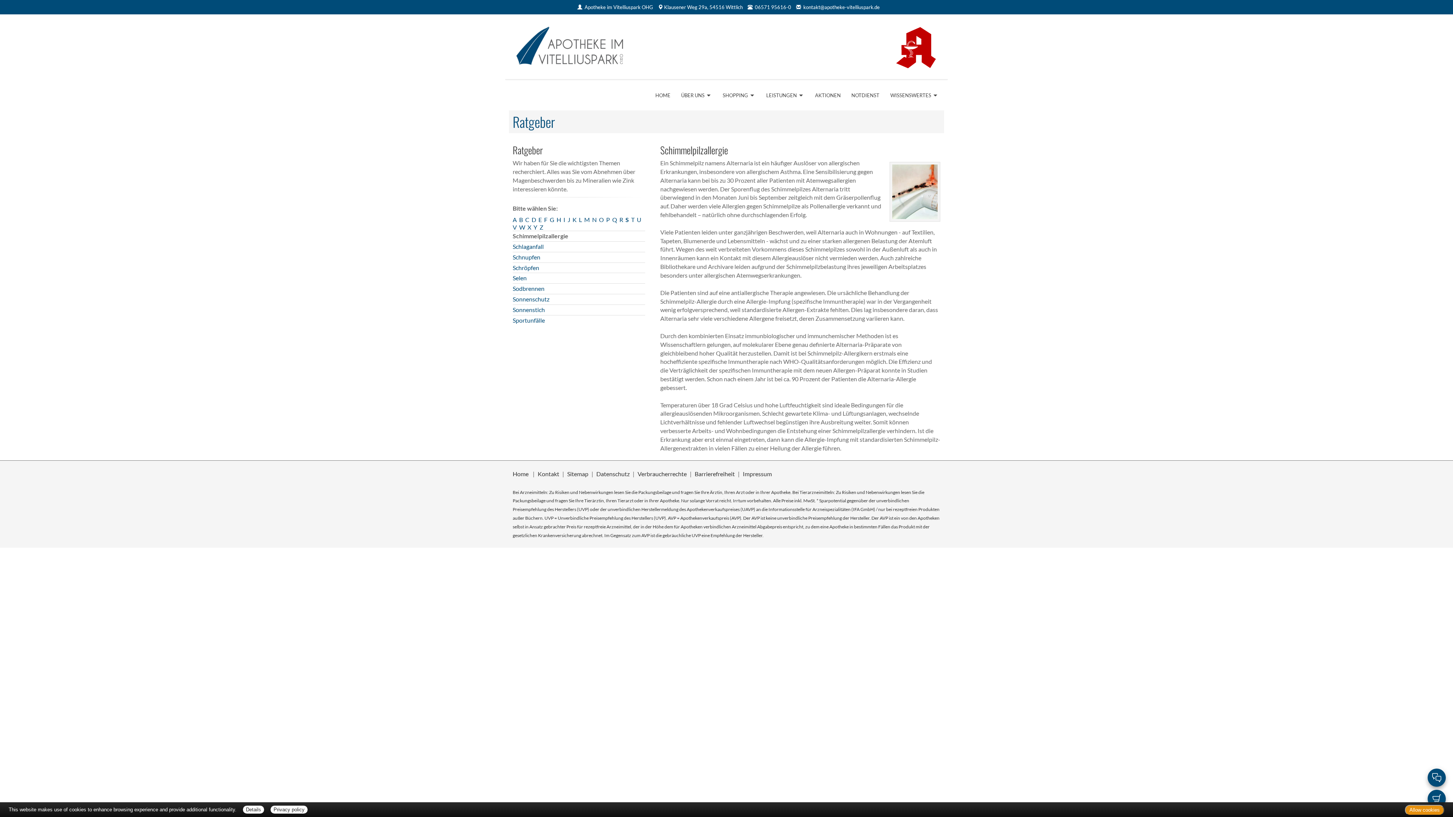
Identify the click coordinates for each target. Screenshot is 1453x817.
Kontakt (548, 473)
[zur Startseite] (616, 46)
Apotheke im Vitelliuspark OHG (619, 7)
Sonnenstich (529, 309)
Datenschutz (613, 473)
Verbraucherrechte (662, 473)
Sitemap (577, 473)
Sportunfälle (529, 320)
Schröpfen (526, 267)
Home (662, 95)
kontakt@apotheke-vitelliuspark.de (841, 7)
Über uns (693, 95)
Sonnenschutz (531, 299)
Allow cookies (1424, 810)
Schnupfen (526, 257)
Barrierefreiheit (715, 473)
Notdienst (865, 95)
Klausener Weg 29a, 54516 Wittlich (703, 7)
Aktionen (828, 95)
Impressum (757, 473)
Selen (520, 277)
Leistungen (781, 95)
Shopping (735, 95)
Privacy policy (289, 809)
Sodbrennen (528, 288)
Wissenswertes (910, 95)
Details (253, 809)
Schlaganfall (528, 246)
